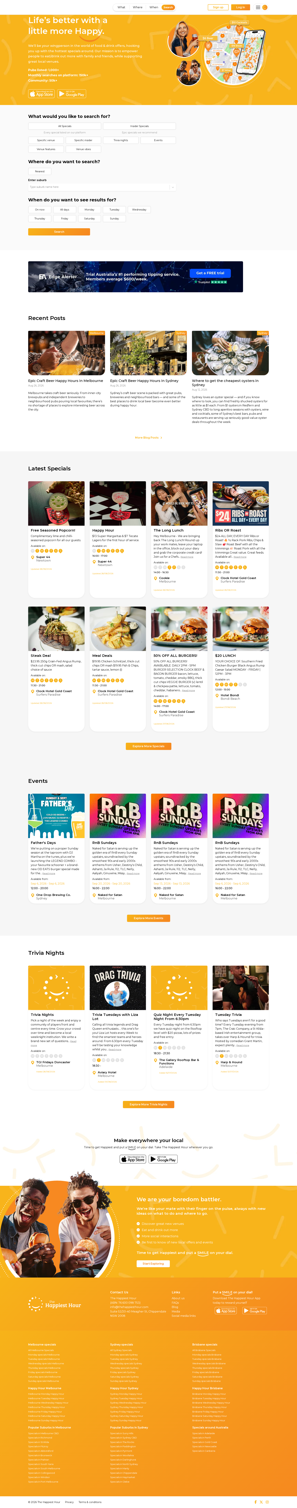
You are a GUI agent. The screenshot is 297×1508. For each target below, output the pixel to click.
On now (40, 209)
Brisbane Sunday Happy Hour (208, 1420)
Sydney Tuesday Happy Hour (126, 1398)
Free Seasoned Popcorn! (53, 530)
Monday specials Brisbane (206, 1354)
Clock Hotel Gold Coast (238, 578)
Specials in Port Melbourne (43, 1481)
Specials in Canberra (203, 1450)
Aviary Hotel (107, 1072)
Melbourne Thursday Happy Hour (46, 1407)
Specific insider (83, 140)
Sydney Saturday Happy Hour (126, 1416)
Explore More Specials (148, 746)
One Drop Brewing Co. (53, 895)
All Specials (64, 126)
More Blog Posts (147, 437)
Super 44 (43, 557)
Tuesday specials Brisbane (207, 1359)
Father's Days (43, 843)
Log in (240, 7)
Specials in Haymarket (122, 1477)
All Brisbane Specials (203, 1350)
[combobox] (30, 187)
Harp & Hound (231, 1062)
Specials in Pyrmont (121, 1450)
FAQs (175, 1302)
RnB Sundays (104, 843)
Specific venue (46, 140)
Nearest (40, 171)
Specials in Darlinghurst (123, 1459)
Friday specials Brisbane (205, 1372)
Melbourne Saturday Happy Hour (46, 1416)
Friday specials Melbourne (42, 1372)
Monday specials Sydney (124, 1354)
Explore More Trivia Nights (148, 1104)
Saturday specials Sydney (124, 1376)
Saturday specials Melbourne (44, 1376)
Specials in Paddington (123, 1446)
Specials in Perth (201, 1437)
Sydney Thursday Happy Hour (126, 1407)
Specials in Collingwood (41, 1473)
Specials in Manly (119, 1468)
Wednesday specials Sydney (126, 1363)
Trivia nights (121, 140)
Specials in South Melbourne (44, 1468)
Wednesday (139, 209)
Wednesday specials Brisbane (209, 1363)
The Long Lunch (169, 530)
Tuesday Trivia (228, 1015)
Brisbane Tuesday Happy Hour (209, 1398)
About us (178, 1298)
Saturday (89, 218)
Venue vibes (83, 149)
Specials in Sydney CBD (123, 1437)
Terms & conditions (90, 1502)
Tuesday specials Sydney (124, 1359)
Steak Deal (41, 656)
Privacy (69, 1502)
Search (168, 7)
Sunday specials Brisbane (206, 1381)
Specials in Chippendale (123, 1473)
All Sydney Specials (121, 1350)
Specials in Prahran (38, 1459)
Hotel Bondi (230, 695)
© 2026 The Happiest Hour (44, 1502)
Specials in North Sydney (124, 1464)
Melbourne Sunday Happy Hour (45, 1420)
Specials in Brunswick (40, 1455)
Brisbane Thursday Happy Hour (209, 1407)
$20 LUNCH (225, 656)
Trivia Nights (42, 1015)
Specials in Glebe (119, 1481)
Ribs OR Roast (228, 530)
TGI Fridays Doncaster (53, 1062)
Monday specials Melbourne (44, 1354)
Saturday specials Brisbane (207, 1376)
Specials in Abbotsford (40, 1450)
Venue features (46, 149)
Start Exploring (153, 1263)
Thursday (39, 218)
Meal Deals (102, 656)
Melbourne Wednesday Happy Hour (48, 1402)
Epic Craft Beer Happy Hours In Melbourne (65, 381)
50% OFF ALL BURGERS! (175, 656)
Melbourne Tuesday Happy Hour (46, 1398)
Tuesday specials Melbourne (44, 1359)
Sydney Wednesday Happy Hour (128, 1402)
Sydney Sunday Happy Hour (125, 1420)
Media (176, 1311)
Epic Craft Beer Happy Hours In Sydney (144, 381)
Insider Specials (139, 126)
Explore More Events (148, 918)
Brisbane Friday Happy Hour (208, 1411)
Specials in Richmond (40, 1437)
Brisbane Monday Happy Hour (209, 1394)
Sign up (218, 7)
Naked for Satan (110, 895)
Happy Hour (103, 530)
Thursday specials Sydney (124, 1368)
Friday (64, 218)
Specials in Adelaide (203, 1433)
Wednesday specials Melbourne (46, 1363)
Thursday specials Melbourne (44, 1368)
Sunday (114, 218)
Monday (89, 209)
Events (158, 140)
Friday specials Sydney (122, 1372)
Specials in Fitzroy (38, 1446)
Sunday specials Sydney (123, 1381)
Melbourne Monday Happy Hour (46, 1394)
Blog (175, 1307)
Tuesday (114, 209)
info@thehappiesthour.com (129, 1307)
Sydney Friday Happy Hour (125, 1411)
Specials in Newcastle (204, 1446)
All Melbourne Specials (41, 1350)
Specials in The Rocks (122, 1442)
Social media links (184, 1315)
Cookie (164, 578)
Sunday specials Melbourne (43, 1381)
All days (64, 209)
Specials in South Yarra (40, 1464)
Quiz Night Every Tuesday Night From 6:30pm (177, 1017)
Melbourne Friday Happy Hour (45, 1411)
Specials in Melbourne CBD (43, 1433)
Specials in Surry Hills (121, 1433)
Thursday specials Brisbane (207, 1368)
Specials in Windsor (39, 1477)
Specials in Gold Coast (204, 1442)
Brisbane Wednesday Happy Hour (211, 1402)
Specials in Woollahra (122, 1455)
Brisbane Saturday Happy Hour (209, 1416)
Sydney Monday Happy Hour (126, 1394)
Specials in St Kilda (38, 1442)
